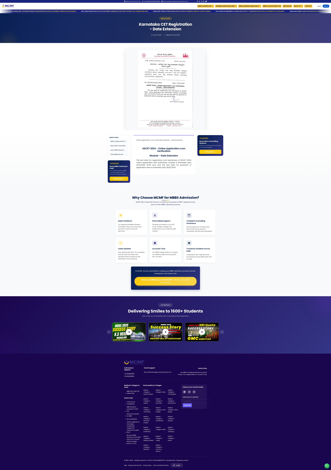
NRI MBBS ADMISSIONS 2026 (225, 6)
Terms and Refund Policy (161, 465)
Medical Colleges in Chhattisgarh (172, 392)
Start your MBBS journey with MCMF (165, 281)
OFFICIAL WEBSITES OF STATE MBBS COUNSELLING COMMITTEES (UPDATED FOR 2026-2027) (133, 427)
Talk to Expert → (118, 179)
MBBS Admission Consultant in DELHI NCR (132, 409)
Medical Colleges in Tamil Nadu (147, 410)
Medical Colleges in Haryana (171, 419)
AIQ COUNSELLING (132, 419)
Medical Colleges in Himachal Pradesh (147, 420)
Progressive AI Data (182, 460)
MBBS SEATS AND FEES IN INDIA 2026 (133, 392)
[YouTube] (206, 1)
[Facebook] (197, 1)
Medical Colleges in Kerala (171, 438)
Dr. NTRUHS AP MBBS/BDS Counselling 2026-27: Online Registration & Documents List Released (188, 11)
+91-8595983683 (129, 376)
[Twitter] (199, 1)
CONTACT (308, 6)
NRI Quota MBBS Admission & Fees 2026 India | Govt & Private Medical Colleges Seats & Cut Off (134, 439)
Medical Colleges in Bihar (161, 391)
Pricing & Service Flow (135, 465)
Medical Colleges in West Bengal (173, 410)
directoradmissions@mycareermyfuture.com (175, 1)
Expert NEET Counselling (117, 146)
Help (125, 465)
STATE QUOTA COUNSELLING (131, 403)
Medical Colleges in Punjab (159, 438)
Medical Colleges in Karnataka (159, 401)
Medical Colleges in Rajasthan (147, 447)
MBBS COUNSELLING (204, 6)
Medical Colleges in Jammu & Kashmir (159, 448)
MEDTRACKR (287, 6)
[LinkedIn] (203, 1)
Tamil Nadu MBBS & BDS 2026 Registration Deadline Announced (250, 11)
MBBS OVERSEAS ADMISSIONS (249, 6)
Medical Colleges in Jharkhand (171, 429)
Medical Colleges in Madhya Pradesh (149, 438)
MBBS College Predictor (117, 141)
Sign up (326, 6)
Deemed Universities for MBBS (133, 415)
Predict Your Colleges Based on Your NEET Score (192, 374)
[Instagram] (201, 1)
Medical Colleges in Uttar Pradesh (161, 410)
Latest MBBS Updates (117, 150)
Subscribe (187, 405)
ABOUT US (297, 6)
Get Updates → (210, 152)
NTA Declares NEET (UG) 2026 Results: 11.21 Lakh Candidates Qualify (302, 11)
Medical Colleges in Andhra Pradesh (148, 392)
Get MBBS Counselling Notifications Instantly (193, 372)
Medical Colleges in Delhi (161, 428)
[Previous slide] (109, 332)
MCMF (131, 460)
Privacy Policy (147, 465)
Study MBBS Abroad (116, 154)
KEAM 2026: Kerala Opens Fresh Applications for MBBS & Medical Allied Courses (119, 11)
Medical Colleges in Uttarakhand (159, 419)
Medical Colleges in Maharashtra (172, 401)
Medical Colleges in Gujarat (147, 401)
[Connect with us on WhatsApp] (326, 465)
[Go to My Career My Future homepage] (7, 6)
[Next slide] (222, 332)
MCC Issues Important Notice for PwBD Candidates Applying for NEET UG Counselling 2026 (52, 11)
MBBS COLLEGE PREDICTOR (272, 6)
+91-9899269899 (129, 374)
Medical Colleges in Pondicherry (147, 429)
